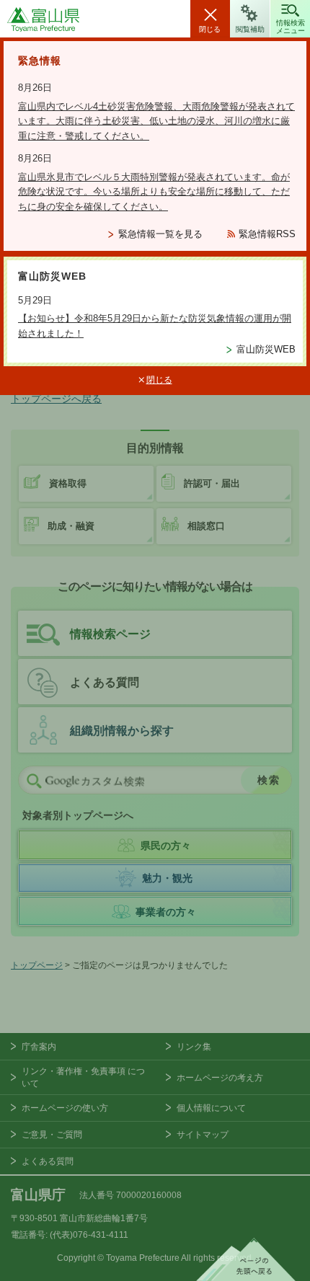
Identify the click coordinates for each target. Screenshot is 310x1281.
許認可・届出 (212, 483)
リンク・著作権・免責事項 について (83, 1077)
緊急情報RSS (267, 234)
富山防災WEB (266, 349)
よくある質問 (104, 682)
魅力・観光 (167, 878)
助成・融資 (71, 525)
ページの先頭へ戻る (246, 1259)
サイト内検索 (34, 781)
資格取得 (68, 483)
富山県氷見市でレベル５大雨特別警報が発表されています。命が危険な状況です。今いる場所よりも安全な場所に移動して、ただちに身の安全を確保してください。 (154, 192)
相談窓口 (206, 525)
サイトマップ (203, 1135)
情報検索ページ (110, 634)
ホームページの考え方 (220, 1078)
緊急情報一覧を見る (160, 234)
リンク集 (194, 1047)
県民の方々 (166, 845)
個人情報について (211, 1108)
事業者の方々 (166, 912)
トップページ (37, 965)
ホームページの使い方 (65, 1108)
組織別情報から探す (122, 730)
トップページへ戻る (56, 398)
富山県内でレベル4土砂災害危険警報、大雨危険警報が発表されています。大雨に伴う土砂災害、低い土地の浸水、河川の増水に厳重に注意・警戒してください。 (156, 121)
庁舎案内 (39, 1047)
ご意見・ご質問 (52, 1135)
